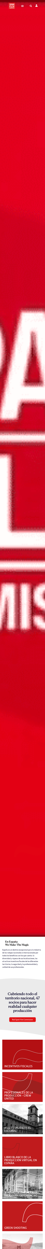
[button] (22, 6)
